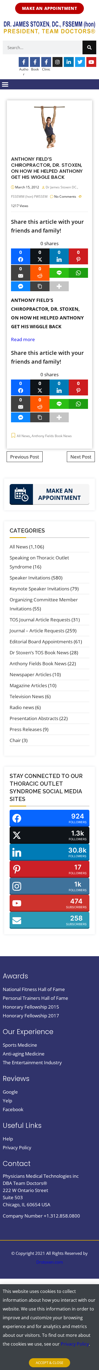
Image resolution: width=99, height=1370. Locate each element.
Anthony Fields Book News (52, 436)
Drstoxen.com (49, 1262)
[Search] (89, 47)
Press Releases (26, 729)
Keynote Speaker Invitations (39, 588)
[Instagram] (57, 62)
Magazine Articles (28, 685)
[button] (5, 84)
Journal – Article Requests (37, 630)
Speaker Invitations (30, 577)
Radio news (22, 707)
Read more (23, 339)
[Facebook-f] (24, 62)
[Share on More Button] (59, 286)
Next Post (80, 457)
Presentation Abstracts (34, 718)
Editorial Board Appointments (41, 641)
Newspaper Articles (30, 674)
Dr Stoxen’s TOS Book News (39, 652)
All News (23, 436)
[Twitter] (80, 62)
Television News (27, 696)
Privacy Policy (75, 1344)
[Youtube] (91, 62)
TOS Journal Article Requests (40, 619)
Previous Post (24, 457)
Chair (15, 740)
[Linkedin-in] (69, 62)
